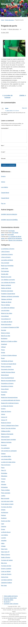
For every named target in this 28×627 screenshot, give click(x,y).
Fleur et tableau (5, 305)
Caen (2, 523)
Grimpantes (4, 487)
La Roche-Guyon (6, 532)
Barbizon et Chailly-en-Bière (9, 341)
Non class (4, 585)
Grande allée (4, 274)
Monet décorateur (9, 20)
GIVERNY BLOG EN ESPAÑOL (9, 219)
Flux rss (3, 203)
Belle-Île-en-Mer (5, 335)
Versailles (3, 540)
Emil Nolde (11, 230)
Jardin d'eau (4, 268)
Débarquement (5, 436)
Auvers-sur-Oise (5, 521)
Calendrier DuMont (6, 582)
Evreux (3, 529)
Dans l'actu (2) (5, 552)
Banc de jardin (5, 498)
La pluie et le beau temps (8, 462)
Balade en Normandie (7, 434)
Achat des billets (8, 600)
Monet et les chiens (6, 313)
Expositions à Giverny (7, 383)
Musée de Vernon (6, 422)
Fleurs (2, 467)
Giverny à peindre (6, 568)
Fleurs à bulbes (5, 490)
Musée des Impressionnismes (9, 397)
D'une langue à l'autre (7, 504)
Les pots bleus (5, 310)
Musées (3, 394)
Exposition (4, 392)
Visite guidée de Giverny (11, 596)
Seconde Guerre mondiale (8, 439)
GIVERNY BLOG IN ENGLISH (9, 214)
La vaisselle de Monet (15, 236)
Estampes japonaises (7, 291)
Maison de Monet (6, 285)
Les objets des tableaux (8, 307)
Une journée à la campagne (9, 450)
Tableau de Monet (6, 302)
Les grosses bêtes (6, 459)
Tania (2, 234)
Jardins (3, 495)
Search (24, 13)
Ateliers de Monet (6, 288)
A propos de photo (6, 507)
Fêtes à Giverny (5, 554)
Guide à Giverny (5, 557)
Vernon (3, 182)
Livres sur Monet (6, 571)
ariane (4, 29)
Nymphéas (4, 473)
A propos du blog (6, 565)
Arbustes (3, 484)
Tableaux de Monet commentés (10, 296)
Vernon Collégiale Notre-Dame (9, 425)
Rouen (3, 358)
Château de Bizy (5, 431)
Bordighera (4, 338)
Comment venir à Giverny (11, 603)
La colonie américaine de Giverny (10, 400)
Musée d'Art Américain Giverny (10, 403)
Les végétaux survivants (8, 279)
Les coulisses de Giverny (8, 282)
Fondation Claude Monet (8, 293)
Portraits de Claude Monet (8, 364)
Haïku (2, 543)
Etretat (3, 352)
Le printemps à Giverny (7, 248)
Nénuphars (4, 476)
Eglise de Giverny (6, 411)
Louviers (3, 537)
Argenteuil (4, 344)
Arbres (3, 481)
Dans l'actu (4, 549)
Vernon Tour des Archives (8, 428)
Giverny (3, 176)
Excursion (4, 445)
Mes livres (4, 563)
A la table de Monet (6, 321)
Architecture (4, 512)
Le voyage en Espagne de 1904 (10, 327)
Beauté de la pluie (6, 277)
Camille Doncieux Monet (8, 372)
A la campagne (5, 448)
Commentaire (5, 128)
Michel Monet (5, 375)
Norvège (3, 330)
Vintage (3, 546)
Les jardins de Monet (7, 260)
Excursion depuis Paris (10, 598)
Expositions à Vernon (7, 386)
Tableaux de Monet (6, 299)
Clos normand (5, 263)
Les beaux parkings (6, 580)
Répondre (24, 108)
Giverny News (11, 4)
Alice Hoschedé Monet (7, 378)
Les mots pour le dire (7, 501)
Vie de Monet (5, 316)
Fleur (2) (3, 470)
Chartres (3, 526)
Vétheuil (3, 347)
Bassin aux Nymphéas (7, 265)
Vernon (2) (4, 417)
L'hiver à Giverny (6, 257)
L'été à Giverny (5, 251)
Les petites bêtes (6, 456)
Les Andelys (4, 187)
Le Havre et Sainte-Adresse (9, 355)
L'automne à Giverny (7, 254)
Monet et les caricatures (15, 238)
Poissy (3, 350)
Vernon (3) (4, 420)
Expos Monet (5, 389)
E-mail (3, 152)
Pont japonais (5, 271)
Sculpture (3, 518)
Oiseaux (3, 453)
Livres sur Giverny (6, 574)
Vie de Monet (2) (6, 319)
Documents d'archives (7, 369)
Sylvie (6, 108)
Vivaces (3, 479)
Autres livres (4, 577)
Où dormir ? (7, 601)
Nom (2, 145)
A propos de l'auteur (7, 560)
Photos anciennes (6, 366)
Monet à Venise (5, 333)
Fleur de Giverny (5, 465)
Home (2, 20)
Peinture (3, 515)
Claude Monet (5, 192)
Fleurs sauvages (5, 493)
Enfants (3, 509)
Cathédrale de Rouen (7, 361)
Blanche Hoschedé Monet (8, 380)
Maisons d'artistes (6, 442)
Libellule (22, 95)
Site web (3, 158)
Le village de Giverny (7, 406)
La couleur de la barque (7, 96)
